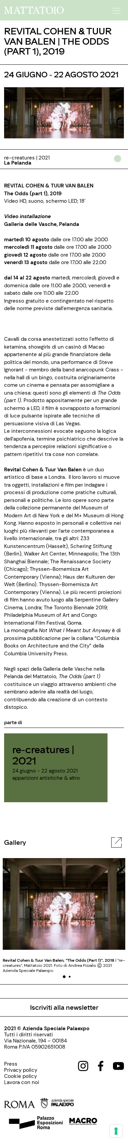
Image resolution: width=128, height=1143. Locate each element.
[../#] (119, 163)
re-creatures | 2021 (43, 754)
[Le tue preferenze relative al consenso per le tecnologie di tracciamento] (116, 1131)
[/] (34, 9)
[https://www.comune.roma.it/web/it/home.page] (26, 1104)
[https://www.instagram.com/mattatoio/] (83, 1065)
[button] (115, 8)
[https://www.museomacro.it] (83, 1123)
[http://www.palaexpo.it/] (63, 1104)
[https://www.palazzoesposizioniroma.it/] (35, 1123)
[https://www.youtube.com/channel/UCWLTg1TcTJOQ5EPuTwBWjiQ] (118, 1065)
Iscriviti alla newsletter (64, 1007)
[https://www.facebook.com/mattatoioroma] (100, 1065)
